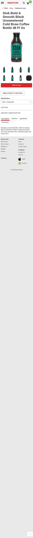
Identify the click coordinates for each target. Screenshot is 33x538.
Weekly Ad (4, 146)
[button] (4, 70)
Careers (20, 154)
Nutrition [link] (14, 118)
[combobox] (16, 102)
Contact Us (21, 152)
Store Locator (5, 144)
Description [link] (5, 118)
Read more (4, 133)
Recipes (3, 149)
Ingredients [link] (23, 118)
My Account (4, 141)
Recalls (3, 151)
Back (6, 8)
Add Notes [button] (4, 107)
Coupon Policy (22, 146)
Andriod (24, 163)
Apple (23, 159)
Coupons (21, 139)
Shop (11, 8)
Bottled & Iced (20, 8)
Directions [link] (5, 122)
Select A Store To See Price (13, 93)
